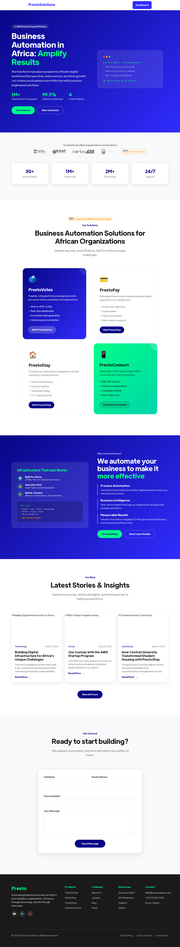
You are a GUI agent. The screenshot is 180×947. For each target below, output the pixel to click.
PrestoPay (70, 897)
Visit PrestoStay (41, 404)
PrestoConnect (73, 907)
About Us (96, 892)
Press (95, 907)
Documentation (126, 892)
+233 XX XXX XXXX (154, 897)
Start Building (110, 533)
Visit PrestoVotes (42, 329)
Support (122, 902)
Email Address (100, 776)
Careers (96, 897)
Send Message (90, 843)
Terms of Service (144, 935)
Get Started (23, 110)
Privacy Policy (126, 935)
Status (121, 907)
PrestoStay (71, 902)
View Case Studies (140, 533)
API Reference (126, 897)
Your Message (52, 810)
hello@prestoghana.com (158, 892)
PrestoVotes (71, 892)
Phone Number (52, 796)
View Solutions (50, 110)
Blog (94, 902)
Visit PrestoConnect (115, 404)
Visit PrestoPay (112, 329)
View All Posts (90, 694)
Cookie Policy (162, 935)
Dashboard (142, 5)
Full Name (49, 776)
